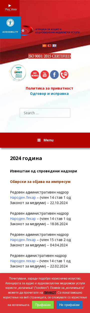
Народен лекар (23, 260)
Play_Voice (9, 9)
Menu (49, 140)
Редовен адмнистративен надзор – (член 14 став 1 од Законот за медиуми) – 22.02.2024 (40, 260)
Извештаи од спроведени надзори (43, 171)
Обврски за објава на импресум (40, 181)
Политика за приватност (49, 88)
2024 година (27, 158)
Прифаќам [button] (43, 305)
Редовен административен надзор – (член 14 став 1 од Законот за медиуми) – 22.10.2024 (40, 197)
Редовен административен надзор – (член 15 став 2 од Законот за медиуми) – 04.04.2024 (40, 239)
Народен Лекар (23, 197)
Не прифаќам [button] (69, 305)
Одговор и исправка (49, 93)
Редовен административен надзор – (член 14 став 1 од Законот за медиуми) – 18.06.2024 (40, 218)
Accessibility (10, 32)
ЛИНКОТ (50, 292)
